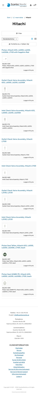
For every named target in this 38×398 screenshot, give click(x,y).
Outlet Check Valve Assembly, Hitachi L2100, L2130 (17, 192)
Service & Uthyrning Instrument (19, 369)
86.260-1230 (6, 64)
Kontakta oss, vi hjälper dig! (20, 44)
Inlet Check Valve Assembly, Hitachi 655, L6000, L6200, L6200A (18, 112)
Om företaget (19, 355)
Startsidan (19, 348)
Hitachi (28, 18)
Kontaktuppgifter (19, 353)
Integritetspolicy (19, 367)
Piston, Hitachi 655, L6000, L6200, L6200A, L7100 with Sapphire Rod (16, 51)
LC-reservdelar (18, 18)
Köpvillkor (19, 365)
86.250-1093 (6, 231)
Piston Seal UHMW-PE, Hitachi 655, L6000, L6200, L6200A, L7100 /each (17, 275)
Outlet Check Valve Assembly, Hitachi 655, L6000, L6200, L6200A (17, 81)
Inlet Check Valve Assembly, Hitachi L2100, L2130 (16, 218)
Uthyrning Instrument (19, 374)
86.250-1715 (6, 94)
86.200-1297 (6, 259)
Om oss (19, 351)
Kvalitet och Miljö (19, 362)
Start (9, 18)
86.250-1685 (6, 153)
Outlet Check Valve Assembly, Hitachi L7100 (17, 140)
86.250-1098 (6, 204)
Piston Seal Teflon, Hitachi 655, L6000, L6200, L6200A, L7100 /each (18, 247)
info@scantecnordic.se (21, 315)
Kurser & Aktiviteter (19, 360)
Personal (19, 358)
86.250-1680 (6, 177)
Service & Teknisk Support (19, 372)
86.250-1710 (6, 124)
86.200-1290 (6, 288)
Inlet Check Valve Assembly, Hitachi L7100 (19, 166)
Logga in (19, 377)
